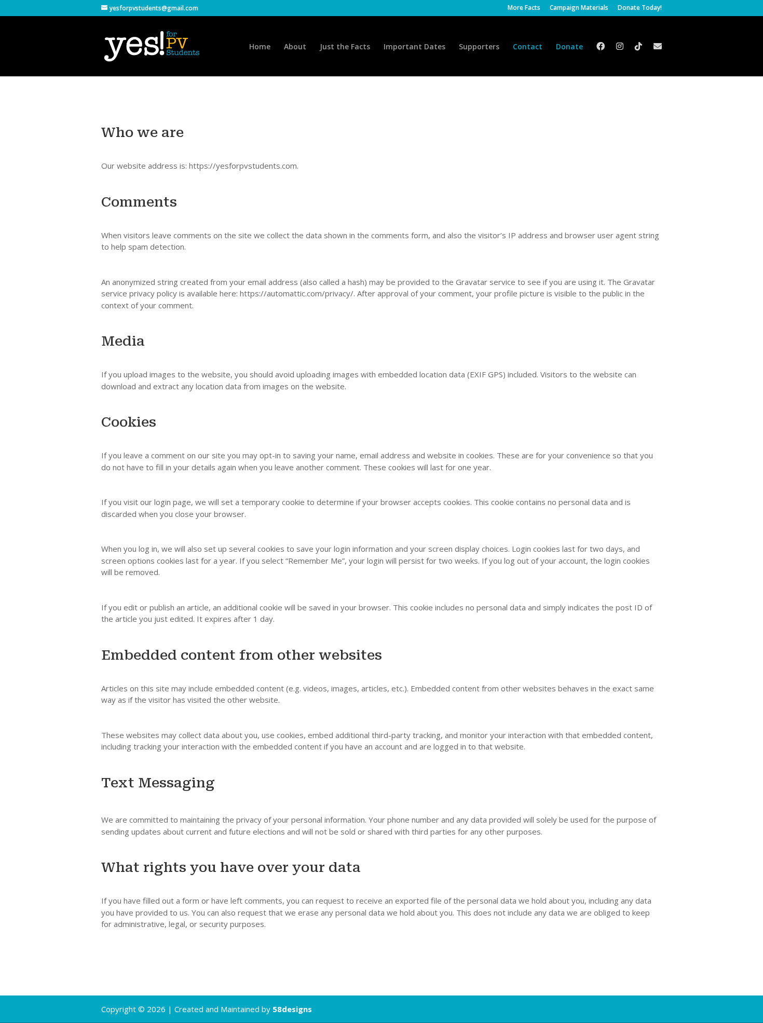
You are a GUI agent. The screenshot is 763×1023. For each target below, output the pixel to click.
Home (259, 47)
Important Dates (414, 47)
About (295, 47)
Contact (527, 47)
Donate (569, 47)
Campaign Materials (579, 8)
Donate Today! (640, 8)
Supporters (479, 47)
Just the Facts (345, 47)
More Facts (524, 8)
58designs (292, 1009)
